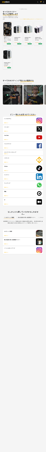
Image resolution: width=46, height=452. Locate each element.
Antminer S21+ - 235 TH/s (17, 38)
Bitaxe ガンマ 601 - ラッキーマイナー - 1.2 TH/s (7, 39)
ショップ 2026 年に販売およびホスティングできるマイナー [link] (31, 19)
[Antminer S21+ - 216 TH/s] (28, 29)
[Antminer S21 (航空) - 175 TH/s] (38, 29)
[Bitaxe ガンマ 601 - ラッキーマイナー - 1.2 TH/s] (7, 29)
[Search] (38, 2)
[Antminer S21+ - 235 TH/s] (18, 29)
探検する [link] (6, 122)
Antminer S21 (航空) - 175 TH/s (38, 38)
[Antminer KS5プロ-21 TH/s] (7, 54)
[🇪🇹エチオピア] (33, 95)
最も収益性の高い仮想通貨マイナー (26, 217)
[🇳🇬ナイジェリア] (12, 95)
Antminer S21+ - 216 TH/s (28, 38)
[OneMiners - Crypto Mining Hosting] (5, 2)
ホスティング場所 (10, 217)
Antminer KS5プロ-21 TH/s (7, 63)
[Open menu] (43, 2)
